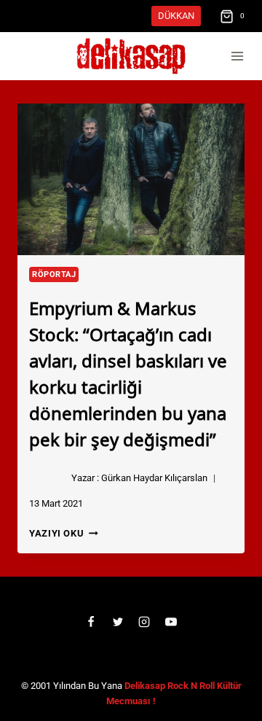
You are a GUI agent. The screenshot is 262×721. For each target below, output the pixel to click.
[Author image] (47, 478)
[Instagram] (144, 622)
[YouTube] (171, 622)
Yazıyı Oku (63, 533)
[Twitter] (118, 622)
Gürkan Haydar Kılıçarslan (154, 477)
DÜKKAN (176, 15)
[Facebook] (91, 622)
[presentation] (131, 179)
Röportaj (54, 274)
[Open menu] (236, 56)
